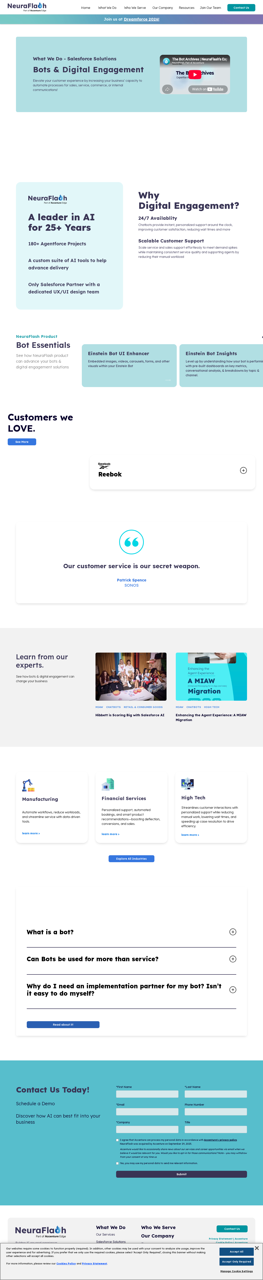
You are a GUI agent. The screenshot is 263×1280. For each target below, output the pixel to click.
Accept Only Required (236, 1261)
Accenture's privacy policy (220, 1139)
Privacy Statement (94, 1263)
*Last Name (192, 1087)
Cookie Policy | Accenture (232, 1242)
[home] (27, 8)
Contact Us (241, 7)
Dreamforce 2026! (141, 19)
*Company (123, 1122)
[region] (131, 1261)
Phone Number (194, 1104)
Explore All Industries (131, 858)
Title (187, 1122)
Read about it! (63, 1024)
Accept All (236, 1251)
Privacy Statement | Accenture (228, 1238)
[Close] (257, 1248)
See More (21, 442)
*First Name (124, 1087)
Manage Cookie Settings (236, 1271)
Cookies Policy (66, 1263)
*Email (120, 1104)
